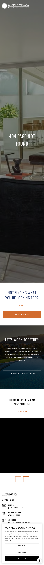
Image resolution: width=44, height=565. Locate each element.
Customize (22, 552)
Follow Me (22, 411)
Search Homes (22, 315)
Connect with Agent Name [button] (22, 374)
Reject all (22, 546)
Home (22, 306)
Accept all (22, 558)
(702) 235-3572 (14, 515)
